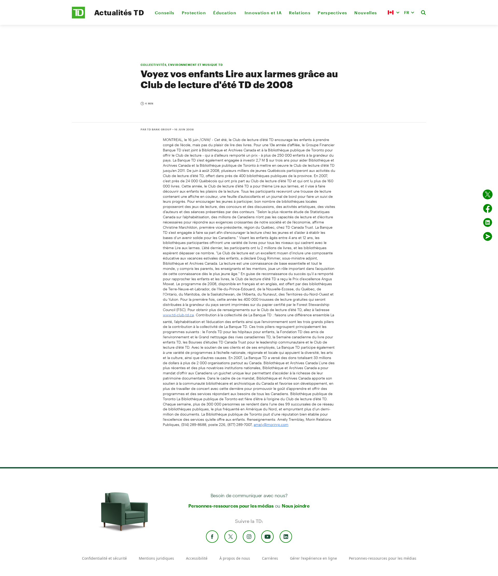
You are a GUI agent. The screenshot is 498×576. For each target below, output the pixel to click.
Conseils (165, 12)
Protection (194, 12)
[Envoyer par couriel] (488, 236)
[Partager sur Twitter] (488, 194)
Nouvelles (365, 12)
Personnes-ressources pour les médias (231, 506)
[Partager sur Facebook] (488, 208)
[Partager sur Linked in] (488, 222)
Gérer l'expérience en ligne (313, 558)
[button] (393, 12)
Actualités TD (119, 12)
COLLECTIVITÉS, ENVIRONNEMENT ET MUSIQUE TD (182, 64)
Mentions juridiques (156, 558)
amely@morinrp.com (271, 424)
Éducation (225, 12)
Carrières (270, 558)
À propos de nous (234, 558)
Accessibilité (197, 558)
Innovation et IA (263, 12)
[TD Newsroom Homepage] (78, 17)
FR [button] (406, 12)
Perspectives (332, 12)
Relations (299, 12)
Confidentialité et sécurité (104, 558)
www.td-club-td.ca (178, 315)
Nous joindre (296, 506)
